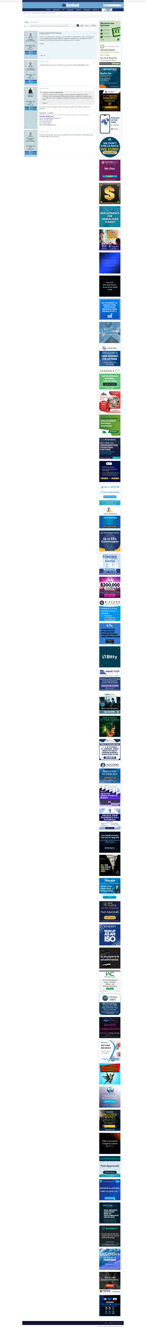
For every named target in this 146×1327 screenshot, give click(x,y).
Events (78, 10)
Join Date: (29, 46)
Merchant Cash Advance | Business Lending (41, 12)
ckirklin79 (30, 95)
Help (106, 1323)
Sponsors (87, 10)
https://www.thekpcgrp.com (47, 125)
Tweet (31, 53)
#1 (94, 33)
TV (63, 10)
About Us (96, 10)
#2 (94, 62)
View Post (62, 92)
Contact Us (112, 1323)
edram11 (30, 39)
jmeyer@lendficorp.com (81, 65)
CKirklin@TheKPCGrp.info (52, 118)
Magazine (70, 10)
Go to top (119, 1323)
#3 (94, 88)
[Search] (121, 5)
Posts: (30, 49)
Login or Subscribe (117, 1)
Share (31, 51)
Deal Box (53, 12)
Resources (56, 10)
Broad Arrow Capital (30, 139)
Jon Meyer (30, 68)
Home (48, 10)
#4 (94, 132)
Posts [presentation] (26, 22)
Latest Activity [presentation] (34, 22)
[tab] (26, 22)
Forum (29, 12)
